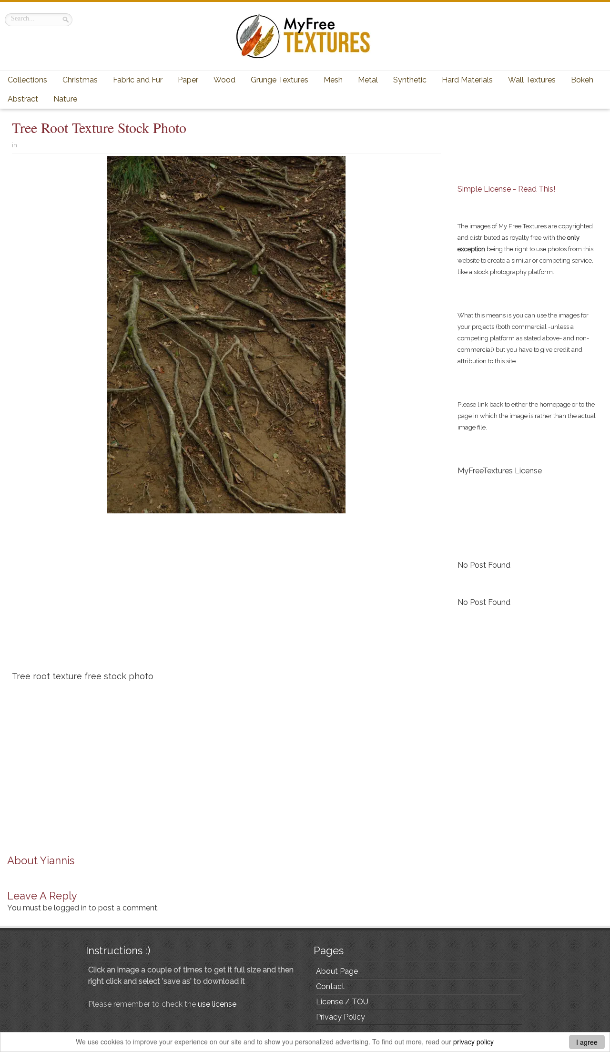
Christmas (80, 79)
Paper (188, 79)
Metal (368, 79)
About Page (337, 971)
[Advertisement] (226, 596)
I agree (587, 1042)
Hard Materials (467, 79)
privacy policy (473, 1041)
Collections (27, 79)
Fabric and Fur (138, 79)
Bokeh (582, 79)
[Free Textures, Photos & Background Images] (305, 36)
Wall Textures (532, 79)
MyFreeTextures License (500, 470)
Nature (65, 98)
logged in (70, 907)
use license (217, 1004)
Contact (330, 986)
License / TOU (342, 1001)
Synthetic (410, 79)
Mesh (333, 79)
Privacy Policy (340, 1016)
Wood (224, 79)
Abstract (23, 98)
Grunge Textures (279, 79)
